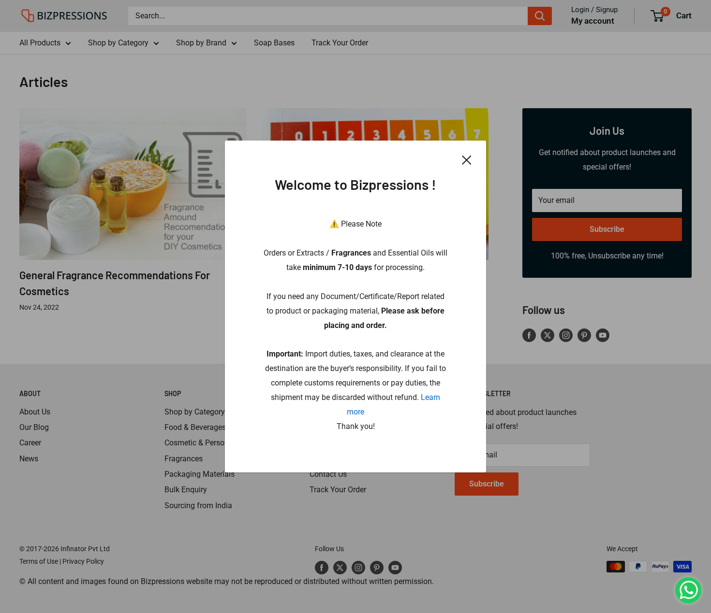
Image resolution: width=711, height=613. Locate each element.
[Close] (467, 159)
